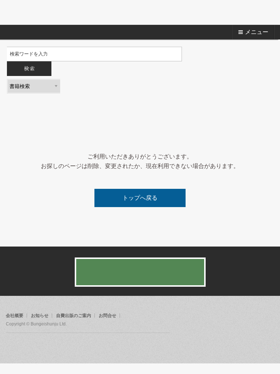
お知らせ (39, 315)
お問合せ (107, 315)
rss (39, 346)
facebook (12, 346)
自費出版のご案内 (73, 315)
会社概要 (14, 315)
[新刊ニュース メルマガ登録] (140, 272)
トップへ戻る (140, 198)
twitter (25, 346)
